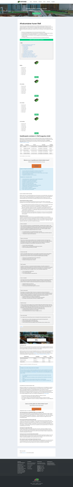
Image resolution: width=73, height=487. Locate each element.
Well (36, 354)
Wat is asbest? (29, 467)
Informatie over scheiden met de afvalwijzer (28, 54)
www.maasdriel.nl (34, 372)
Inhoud (44, 1)
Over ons (34, 483)
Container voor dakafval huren (28, 52)
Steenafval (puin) (26, 47)
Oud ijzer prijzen (29, 466)
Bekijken (36, 77)
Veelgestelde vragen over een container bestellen (29, 57)
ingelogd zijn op (24, 452)
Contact (31, 483)
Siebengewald (41, 354)
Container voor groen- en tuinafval (24, 142)
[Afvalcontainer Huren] (22, 1)
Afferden (45, 354)
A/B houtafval (25, 49)
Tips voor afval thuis (29, 465)
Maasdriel (37, 371)
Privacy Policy (41, 483)
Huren (31, 1)
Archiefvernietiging (29, 468)
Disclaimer (37, 483)
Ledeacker (48, 354)
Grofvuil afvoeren (26, 48)
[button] (36, 40)
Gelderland (35, 353)
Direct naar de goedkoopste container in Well (29, 44)
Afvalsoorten (35, 1)
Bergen (38, 354)
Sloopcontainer (26, 46)
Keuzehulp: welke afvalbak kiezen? (27, 45)
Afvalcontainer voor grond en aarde (28, 51)
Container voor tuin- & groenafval (28, 50)
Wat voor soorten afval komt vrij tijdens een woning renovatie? (31, 463)
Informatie (48, 1)
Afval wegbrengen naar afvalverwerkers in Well (29, 53)
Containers (40, 1)
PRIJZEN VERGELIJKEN (36, 13)
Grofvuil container (46, 393)
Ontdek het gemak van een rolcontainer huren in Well (30, 56)
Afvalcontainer (34, 481)
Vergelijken (53, 1)
